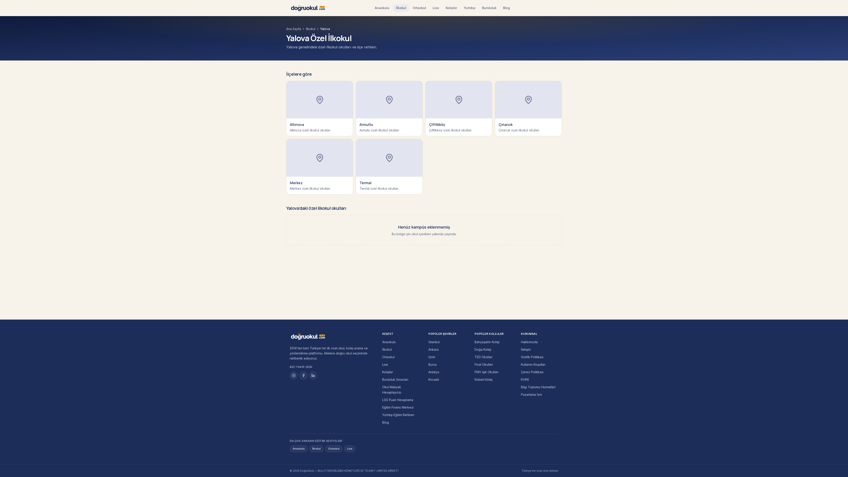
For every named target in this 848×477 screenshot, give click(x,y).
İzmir (431, 357)
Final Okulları (484, 364)
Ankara (433, 349)
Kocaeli (433, 379)
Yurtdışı (469, 8)
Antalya (433, 372)
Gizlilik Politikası (532, 357)
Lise (436, 8)
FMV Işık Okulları (486, 372)
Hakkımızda (529, 342)
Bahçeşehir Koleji (487, 342)
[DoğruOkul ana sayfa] (308, 8)
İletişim (526, 349)
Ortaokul (419, 8)
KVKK (525, 379)
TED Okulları (483, 357)
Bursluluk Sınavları (395, 379)
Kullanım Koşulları (533, 364)
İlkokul (401, 8)
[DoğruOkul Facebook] (303, 375)
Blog (506, 8)
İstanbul (434, 342)
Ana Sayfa (293, 29)
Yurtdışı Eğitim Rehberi (398, 415)
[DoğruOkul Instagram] (294, 375)
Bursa (432, 364)
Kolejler (451, 8)
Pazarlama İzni (531, 394)
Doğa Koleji (483, 349)
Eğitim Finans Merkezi (398, 407)
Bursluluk (489, 8)
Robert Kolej (483, 379)
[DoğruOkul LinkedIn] (313, 375)
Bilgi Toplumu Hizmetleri (538, 387)
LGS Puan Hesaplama (397, 400)
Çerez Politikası (532, 372)
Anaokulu (382, 8)
